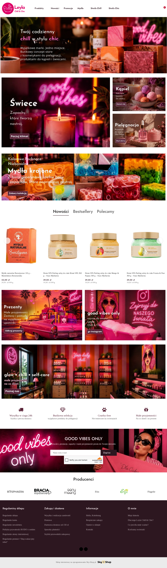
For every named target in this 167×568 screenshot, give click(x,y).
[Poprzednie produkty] (7, 240)
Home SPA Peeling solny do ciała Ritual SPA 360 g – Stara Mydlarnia (21, 274)
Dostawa (48, 520)
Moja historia (133, 515)
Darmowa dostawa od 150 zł (56, 525)
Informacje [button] (92, 508)
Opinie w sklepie (93, 525)
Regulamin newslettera (12, 525)
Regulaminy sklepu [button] (13, 508)
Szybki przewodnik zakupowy (57, 534)
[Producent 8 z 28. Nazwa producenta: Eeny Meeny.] (42, 492)
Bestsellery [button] (83, 211)
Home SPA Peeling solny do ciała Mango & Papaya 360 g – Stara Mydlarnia (60, 274)
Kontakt (89, 529)
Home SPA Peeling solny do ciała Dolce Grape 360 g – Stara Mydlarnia (145, 274)
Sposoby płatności (52, 529)
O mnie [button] (132, 508)
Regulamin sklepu (10, 515)
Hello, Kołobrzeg (93, 515)
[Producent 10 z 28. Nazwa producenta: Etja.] (97, 492)
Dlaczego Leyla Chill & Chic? (140, 520)
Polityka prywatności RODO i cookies (19, 529)
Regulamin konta (10, 520)
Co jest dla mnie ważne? (138, 525)
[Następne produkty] (160, 240)
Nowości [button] (61, 211)
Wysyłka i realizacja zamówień (57, 515)
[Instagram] (86, 549)
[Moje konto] (152, 8)
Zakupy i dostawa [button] (54, 508)
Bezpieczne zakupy (94, 520)
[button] (40, 8)
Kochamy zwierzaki (136, 529)
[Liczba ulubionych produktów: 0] (157, 8)
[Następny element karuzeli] (164, 491)
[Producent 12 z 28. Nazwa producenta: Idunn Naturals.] (151, 492)
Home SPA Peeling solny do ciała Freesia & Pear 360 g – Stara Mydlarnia (104, 274)
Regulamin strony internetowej (16, 534)
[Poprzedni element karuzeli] (2, 491)
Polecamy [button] (105, 211)
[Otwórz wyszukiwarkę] (147, 8)
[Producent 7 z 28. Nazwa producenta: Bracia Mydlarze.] (15, 492)
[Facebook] (81, 549)
